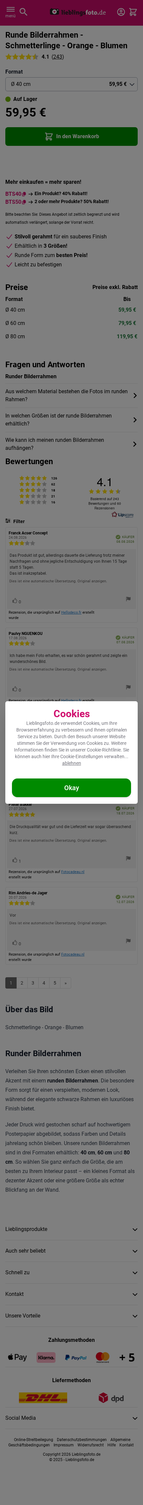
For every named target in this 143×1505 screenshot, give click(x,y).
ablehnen (71, 763)
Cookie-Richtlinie (104, 749)
